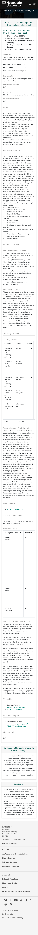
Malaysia (5, 843)
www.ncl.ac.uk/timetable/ (16, 707)
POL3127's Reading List (15, 509)
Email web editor (8, 914)
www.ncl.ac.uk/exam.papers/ (17, 724)
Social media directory (10, 910)
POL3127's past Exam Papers (17, 726)
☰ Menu (33, 4)
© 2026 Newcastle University (12, 918)
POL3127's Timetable (14, 709)
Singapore (13, 843)
